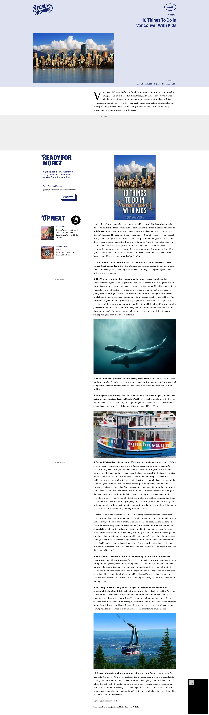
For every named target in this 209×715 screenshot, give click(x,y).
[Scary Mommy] (42, 9)
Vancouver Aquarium (110, 378)
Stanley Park (119, 395)
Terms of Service (70, 189)
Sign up (66, 197)
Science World (148, 587)
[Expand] (190, 681)
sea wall (139, 262)
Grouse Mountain (105, 673)
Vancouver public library (112, 279)
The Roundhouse (159, 224)
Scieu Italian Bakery (159, 521)
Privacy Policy (46, 190)
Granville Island (104, 462)
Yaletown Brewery (109, 556)
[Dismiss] (205, 681)
